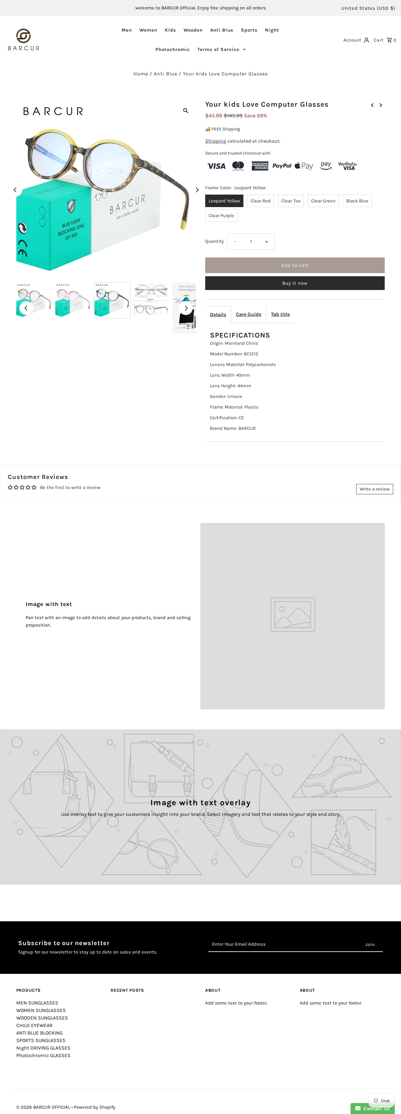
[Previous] (15, 190)
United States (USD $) (368, 8)
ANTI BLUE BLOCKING (39, 1033)
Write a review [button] (375, 489)
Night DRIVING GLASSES (43, 1048)
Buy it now (295, 283)
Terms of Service (218, 49)
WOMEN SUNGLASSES (41, 1010)
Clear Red (261, 201)
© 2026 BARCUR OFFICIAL (43, 1107)
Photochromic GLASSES (43, 1055)
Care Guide (248, 314)
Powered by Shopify (94, 1107)
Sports (249, 30)
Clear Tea (290, 201)
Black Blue (357, 201)
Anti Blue (221, 30)
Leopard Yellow (224, 201)
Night (272, 30)
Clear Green (323, 201)
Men (127, 30)
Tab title (280, 314)
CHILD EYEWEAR (34, 1025)
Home (140, 74)
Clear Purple (221, 215)
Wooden (193, 30)
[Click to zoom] (186, 110)
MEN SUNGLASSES (37, 1003)
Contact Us (375, 1108)
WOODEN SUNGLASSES (42, 1018)
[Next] (197, 190)
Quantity (214, 241)
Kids (170, 30)
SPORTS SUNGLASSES (40, 1040)
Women (148, 30)
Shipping (215, 141)
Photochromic (172, 49)
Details (218, 315)
